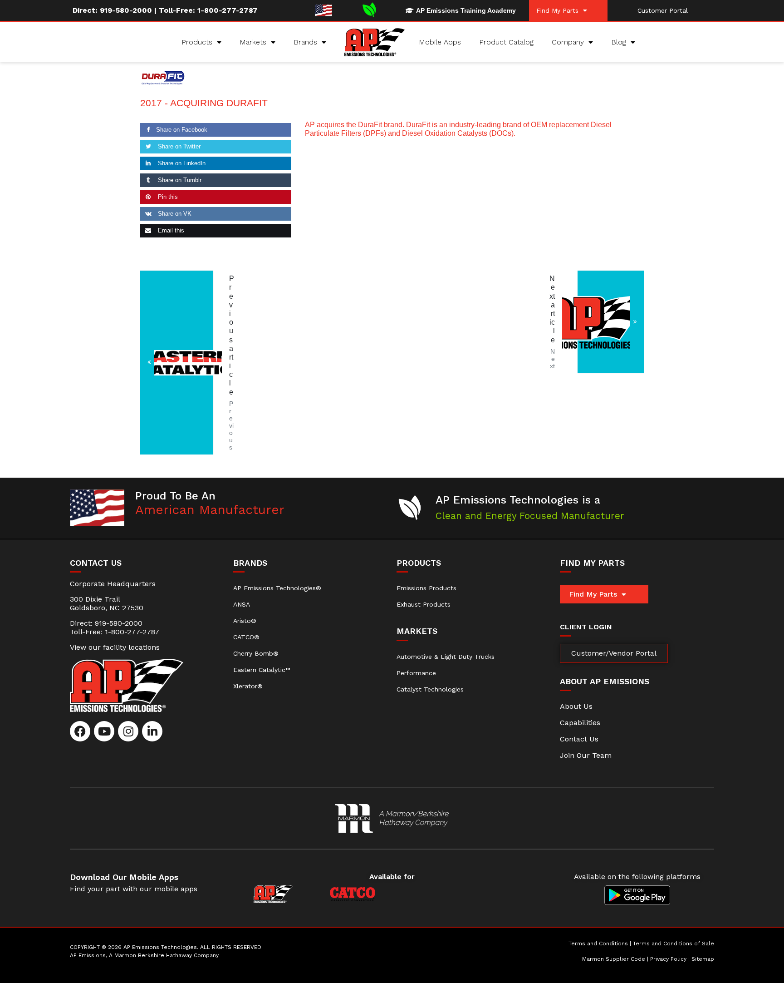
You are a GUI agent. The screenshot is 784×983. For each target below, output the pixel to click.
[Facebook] (80, 731)
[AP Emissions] (392, 818)
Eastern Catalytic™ (261, 669)
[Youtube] (104, 731)
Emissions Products (426, 588)
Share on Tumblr (178, 180)
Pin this (167, 196)
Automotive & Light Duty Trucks (446, 656)
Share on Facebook (181, 129)
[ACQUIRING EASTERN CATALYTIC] (176, 362)
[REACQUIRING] (611, 322)
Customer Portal (662, 10)
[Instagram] (128, 731)
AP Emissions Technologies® (277, 588)
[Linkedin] (152, 731)
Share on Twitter (178, 146)
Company (568, 42)
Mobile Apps (440, 42)
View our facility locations (115, 647)
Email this (170, 230)
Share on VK (173, 213)
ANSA (241, 604)
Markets (253, 42)
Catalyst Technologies (430, 689)
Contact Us (579, 739)
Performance (416, 673)
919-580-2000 (126, 10)
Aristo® (244, 620)
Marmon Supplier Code (613, 959)
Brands (305, 42)
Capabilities (580, 722)
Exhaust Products (424, 604)
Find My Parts (557, 10)
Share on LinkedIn (181, 163)
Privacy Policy (668, 959)
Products (196, 42)
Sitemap (702, 959)
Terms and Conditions (598, 943)
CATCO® (246, 637)
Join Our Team (586, 755)
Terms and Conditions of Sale (673, 943)
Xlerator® (248, 686)
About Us (576, 706)
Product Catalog (506, 42)
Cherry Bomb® (256, 653)
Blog (618, 42)
